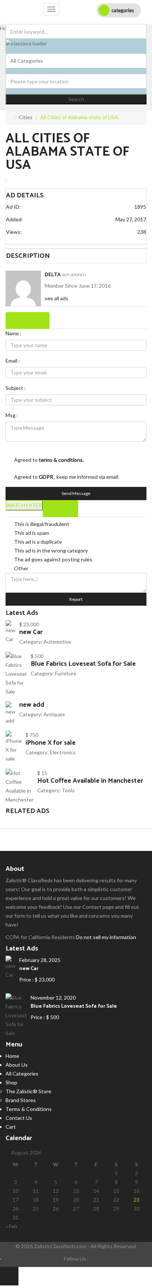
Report (76, 599)
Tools (68, 790)
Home (12, 1056)
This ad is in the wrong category (51, 550)
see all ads (56, 298)
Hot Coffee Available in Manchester (90, 780)
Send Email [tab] (27, 320)
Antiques (54, 714)
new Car (31, 632)
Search (76, 99)
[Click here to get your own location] (141, 77)
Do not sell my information (106, 937)
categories (122, 10)
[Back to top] (9, 1276)
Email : (13, 360)
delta (53, 275)
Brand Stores (21, 1100)
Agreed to (49, 460)
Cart (11, 1126)
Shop (11, 1082)
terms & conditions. (61, 460)
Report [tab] (60, 508)
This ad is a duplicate (38, 542)
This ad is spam (31, 533)
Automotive (57, 641)
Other (21, 568)
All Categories (22, 1073)
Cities (25, 117)
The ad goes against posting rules (53, 559)
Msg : (12, 415)
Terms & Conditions (29, 1109)
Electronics (63, 752)
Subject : (16, 388)
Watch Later (24, 505)
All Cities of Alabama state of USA (67, 152)
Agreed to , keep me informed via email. (66, 477)
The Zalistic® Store (28, 1091)
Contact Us (19, 1118)
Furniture (65, 673)
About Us (17, 1065)
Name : (13, 333)
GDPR (46, 477)
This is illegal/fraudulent (41, 524)
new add (31, 704)
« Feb (11, 1226)
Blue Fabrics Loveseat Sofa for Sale (83, 663)
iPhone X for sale (50, 742)
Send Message (76, 493)
